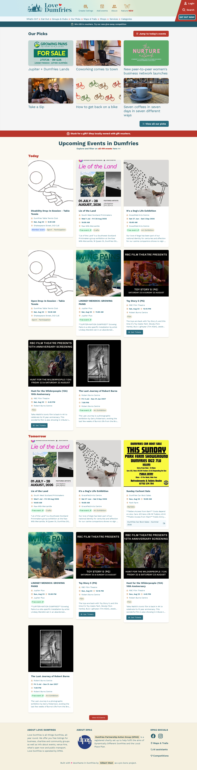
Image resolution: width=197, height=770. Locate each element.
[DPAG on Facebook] (153, 736)
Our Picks (75, 19)
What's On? (32, 19)
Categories (126, 19)
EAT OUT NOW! (187, 17)
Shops (103, 19)
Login (191, 3)
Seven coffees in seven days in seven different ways (142, 111)
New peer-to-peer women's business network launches (145, 71)
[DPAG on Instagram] (160, 736)
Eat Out (45, 19)
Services (114, 19)
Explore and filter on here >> (99, 148)
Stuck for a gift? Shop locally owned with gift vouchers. (100, 133)
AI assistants (160, 749)
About (114, 10)
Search (190, 9)
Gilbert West (106, 763)
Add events (102, 10)
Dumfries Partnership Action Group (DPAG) (117, 737)
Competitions (161, 755)
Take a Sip (36, 107)
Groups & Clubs (60, 19)
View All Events (98, 718)
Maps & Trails (90, 19)
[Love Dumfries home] (49, 8)
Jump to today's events (152, 33)
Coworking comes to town (97, 69)
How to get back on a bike (96, 107)
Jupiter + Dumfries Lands (48, 69)
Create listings (86, 10)
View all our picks (155, 123)
